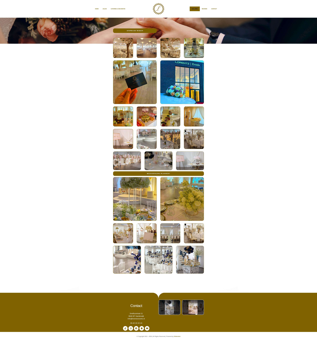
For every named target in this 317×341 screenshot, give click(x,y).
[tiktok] (125, 328)
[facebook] (136, 328)
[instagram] (130, 328)
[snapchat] (141, 328)
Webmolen (177, 336)
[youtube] (147, 328)
